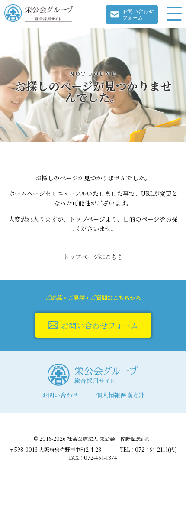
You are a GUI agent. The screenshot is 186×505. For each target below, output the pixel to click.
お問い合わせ (60, 395)
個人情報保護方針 (120, 395)
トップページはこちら (93, 256)
